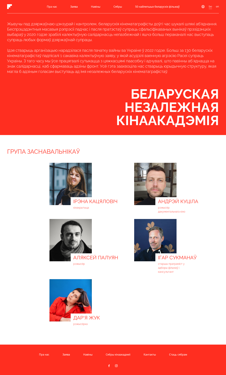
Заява (74, 6)
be (210, 6)
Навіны (95, 6)
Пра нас (52, 6)
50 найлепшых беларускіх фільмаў (157, 6)
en (217, 6)
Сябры (117, 6)
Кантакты (150, 354)
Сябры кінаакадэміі (118, 354)
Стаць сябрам (178, 354)
